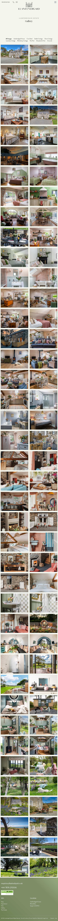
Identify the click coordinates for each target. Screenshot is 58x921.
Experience (4, 904)
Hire (2, 906)
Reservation (6, 2)
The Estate (4, 910)
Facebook (52, 918)
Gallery (3, 908)
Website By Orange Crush (43, 918)
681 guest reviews (9, 893)
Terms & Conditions (25, 918)
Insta (56, 918)
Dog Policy (35, 918)
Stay (2, 902)
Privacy (30, 918)
